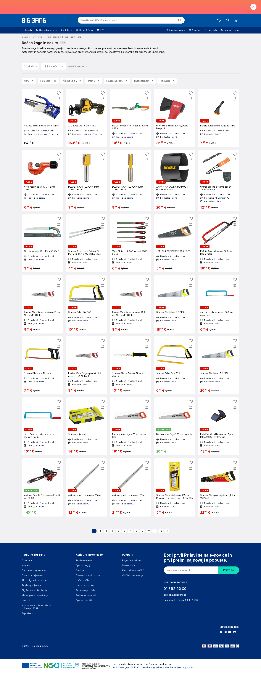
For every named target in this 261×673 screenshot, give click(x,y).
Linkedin (234, 632)
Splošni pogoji (83, 565)
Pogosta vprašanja (131, 560)
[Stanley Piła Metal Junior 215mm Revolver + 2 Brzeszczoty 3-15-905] (174, 487)
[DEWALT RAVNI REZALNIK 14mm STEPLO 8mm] (86, 180)
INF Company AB (221, 198)
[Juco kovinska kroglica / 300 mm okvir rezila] (218, 304)
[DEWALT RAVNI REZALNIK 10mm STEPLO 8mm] (130, 180)
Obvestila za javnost (32, 575)
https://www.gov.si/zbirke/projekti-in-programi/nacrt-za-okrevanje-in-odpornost (152, 667)
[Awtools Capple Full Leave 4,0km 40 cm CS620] (42, 487)
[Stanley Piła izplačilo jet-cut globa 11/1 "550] (218, 487)
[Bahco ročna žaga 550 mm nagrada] (174, 426)
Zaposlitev (27, 613)
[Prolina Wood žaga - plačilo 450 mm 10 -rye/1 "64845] (42, 304)
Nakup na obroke (85, 585)
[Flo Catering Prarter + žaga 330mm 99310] (130, 118)
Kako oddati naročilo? (133, 570)
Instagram (225, 632)
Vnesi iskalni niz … (100, 20)
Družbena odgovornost (34, 570)
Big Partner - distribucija (34, 590)
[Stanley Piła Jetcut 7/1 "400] (174, 304)
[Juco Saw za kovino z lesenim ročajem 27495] (42, 426)
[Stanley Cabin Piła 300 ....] (86, 304)
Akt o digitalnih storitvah (34, 580)
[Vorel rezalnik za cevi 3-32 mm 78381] (42, 180)
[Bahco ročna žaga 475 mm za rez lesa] (130, 426)
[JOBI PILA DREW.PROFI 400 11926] (174, 243)
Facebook (220, 632)
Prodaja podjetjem (31, 585)
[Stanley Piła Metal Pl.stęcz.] (42, 365)
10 (148, 531)
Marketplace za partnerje (35, 595)
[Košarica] (235, 20)
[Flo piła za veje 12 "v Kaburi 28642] (42, 243)
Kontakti (26, 565)
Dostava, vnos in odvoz (88, 575)
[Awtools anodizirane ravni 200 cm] (86, 487)
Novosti (26, 600)
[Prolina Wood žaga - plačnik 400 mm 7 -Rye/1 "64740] (86, 365)
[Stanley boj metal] (86, 426)
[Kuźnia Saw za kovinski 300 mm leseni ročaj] (218, 243)
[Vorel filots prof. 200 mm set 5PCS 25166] (130, 243)
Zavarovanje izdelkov (87, 590)
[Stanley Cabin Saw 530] (174, 365)
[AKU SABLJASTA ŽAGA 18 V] (86, 118)
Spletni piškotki (84, 600)
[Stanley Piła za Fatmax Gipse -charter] (130, 365)
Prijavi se (228, 570)
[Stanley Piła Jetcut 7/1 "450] (218, 365)
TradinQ (129, 137)
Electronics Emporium (48, 134)
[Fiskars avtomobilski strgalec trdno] (218, 118)
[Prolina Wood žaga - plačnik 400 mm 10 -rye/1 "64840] (130, 304)
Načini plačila (82, 580)
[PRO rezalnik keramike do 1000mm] (42, 118)
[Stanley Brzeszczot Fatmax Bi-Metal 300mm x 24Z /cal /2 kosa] (86, 243)
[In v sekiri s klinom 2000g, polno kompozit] (174, 118)
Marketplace (128, 565)
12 (161, 531)
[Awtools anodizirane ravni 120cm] (130, 487)
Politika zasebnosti (86, 595)
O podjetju (27, 560)
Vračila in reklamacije (132, 575)
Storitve (80, 570)
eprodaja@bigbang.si (175, 594)
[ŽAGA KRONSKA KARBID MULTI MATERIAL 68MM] (174, 180)
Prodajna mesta (84, 560)
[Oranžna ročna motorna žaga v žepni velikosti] (218, 180)
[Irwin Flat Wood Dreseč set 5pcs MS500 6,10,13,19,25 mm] (218, 426)
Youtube (230, 632)
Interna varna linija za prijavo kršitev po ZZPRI (36, 607)
